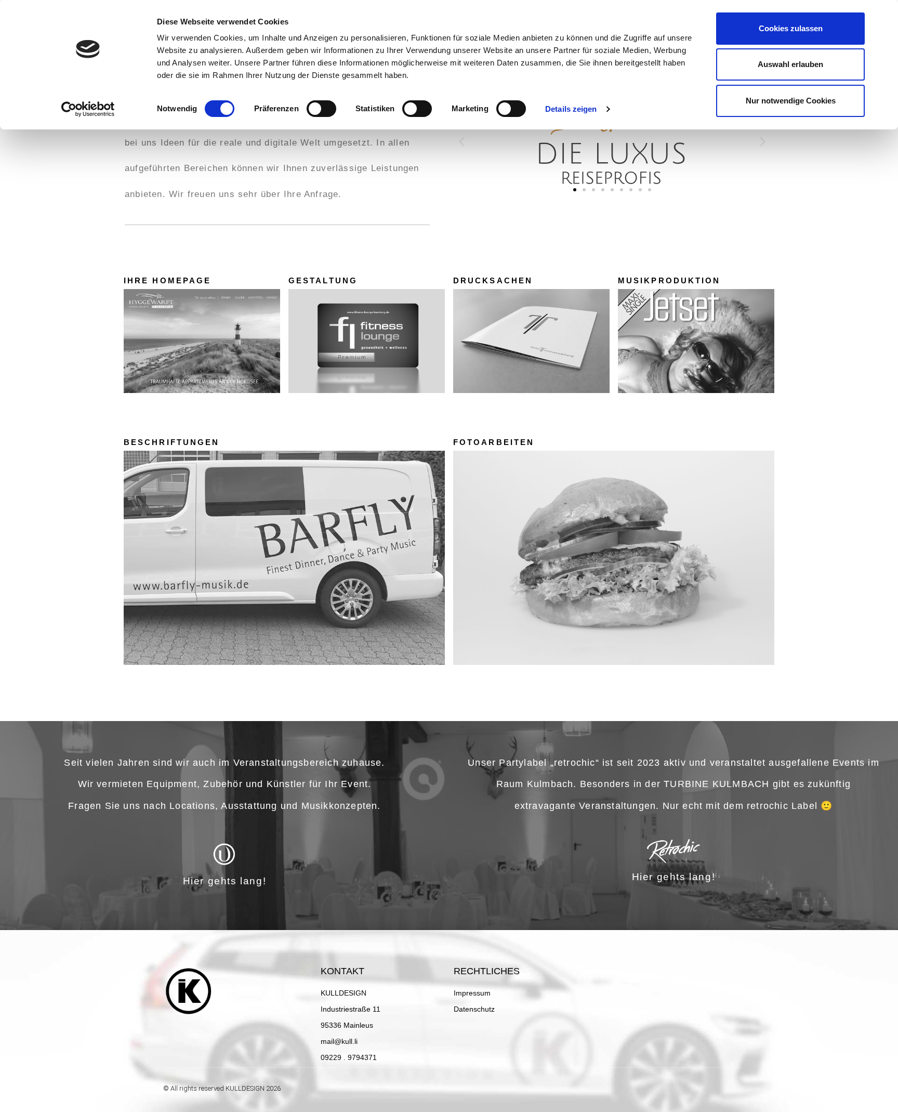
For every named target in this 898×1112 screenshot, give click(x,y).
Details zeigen (571, 108)
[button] (461, 141)
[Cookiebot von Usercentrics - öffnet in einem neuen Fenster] (88, 109)
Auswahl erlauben (790, 64)
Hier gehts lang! (225, 880)
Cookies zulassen (791, 28)
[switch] (321, 108)
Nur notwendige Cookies (791, 100)
